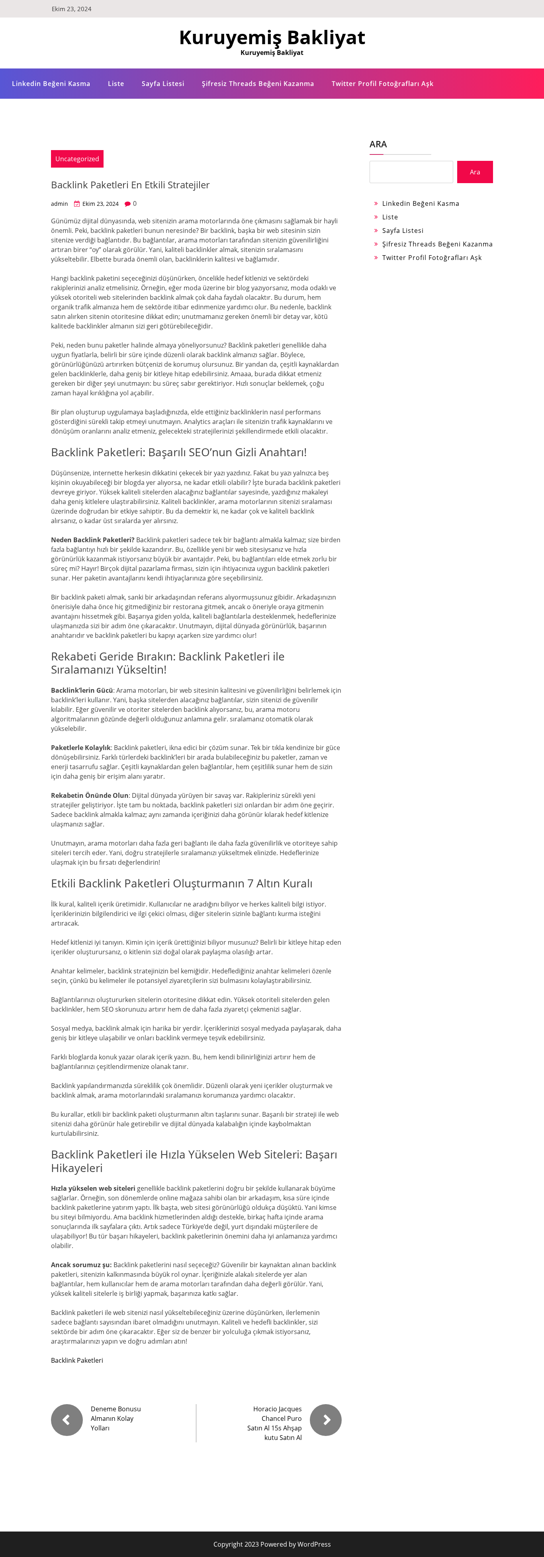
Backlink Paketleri (77, 1360)
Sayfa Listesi (163, 83)
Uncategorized (77, 158)
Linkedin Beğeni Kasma (51, 83)
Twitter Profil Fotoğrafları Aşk (383, 83)
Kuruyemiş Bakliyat (272, 37)
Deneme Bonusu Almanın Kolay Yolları (116, 1418)
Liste (116, 83)
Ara (378, 144)
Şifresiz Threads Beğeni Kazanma (258, 83)
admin (59, 203)
